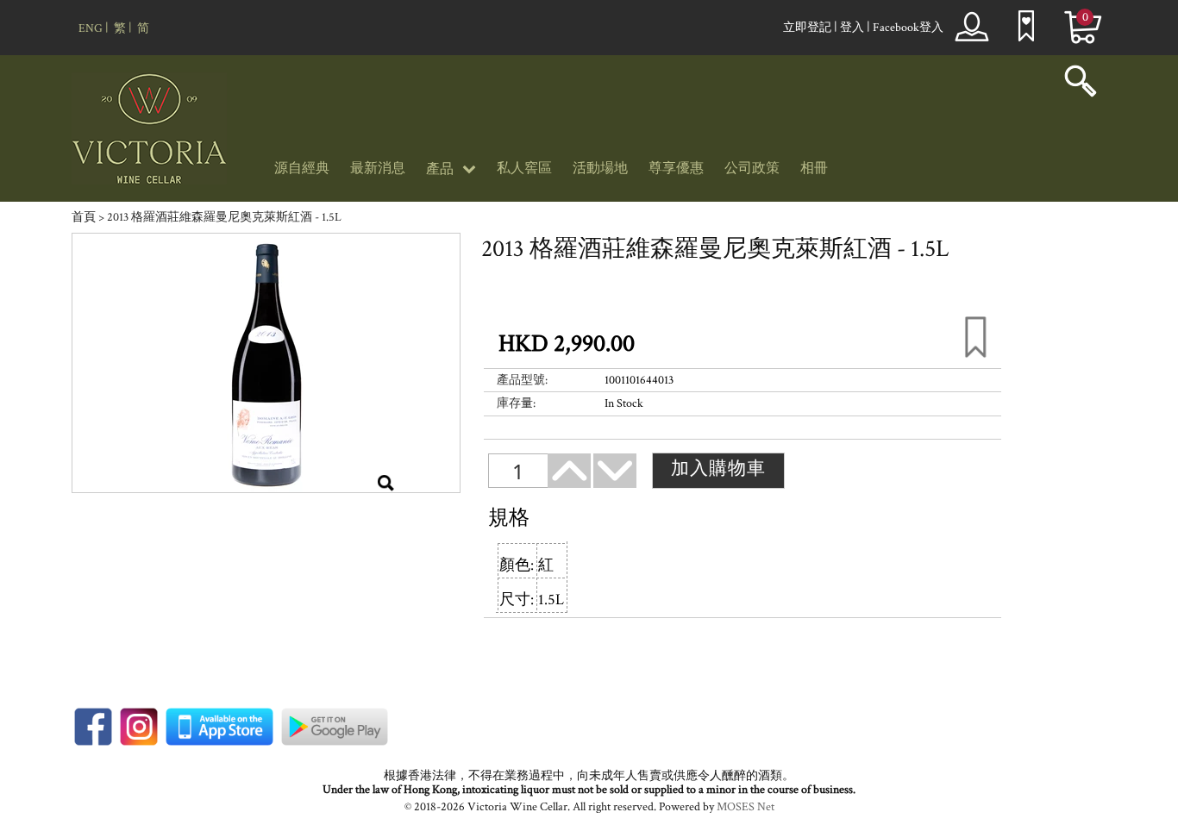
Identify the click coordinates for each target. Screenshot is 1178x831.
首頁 (84, 217)
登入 (852, 27)
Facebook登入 (908, 27)
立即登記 (807, 27)
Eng (90, 28)
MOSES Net (745, 807)
